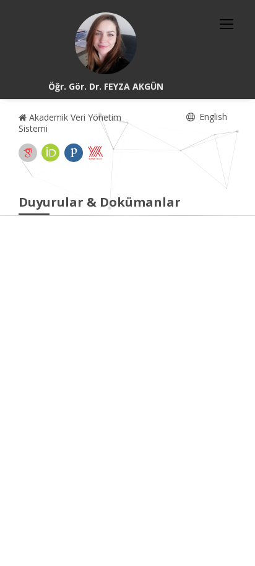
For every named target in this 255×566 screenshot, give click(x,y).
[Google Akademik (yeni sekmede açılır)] (28, 153)
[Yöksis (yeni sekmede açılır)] (95, 153)
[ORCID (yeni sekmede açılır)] (50, 153)
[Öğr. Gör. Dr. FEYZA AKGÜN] (106, 43)
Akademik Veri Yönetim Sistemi (70, 122)
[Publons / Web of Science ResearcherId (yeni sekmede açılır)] (73, 153)
